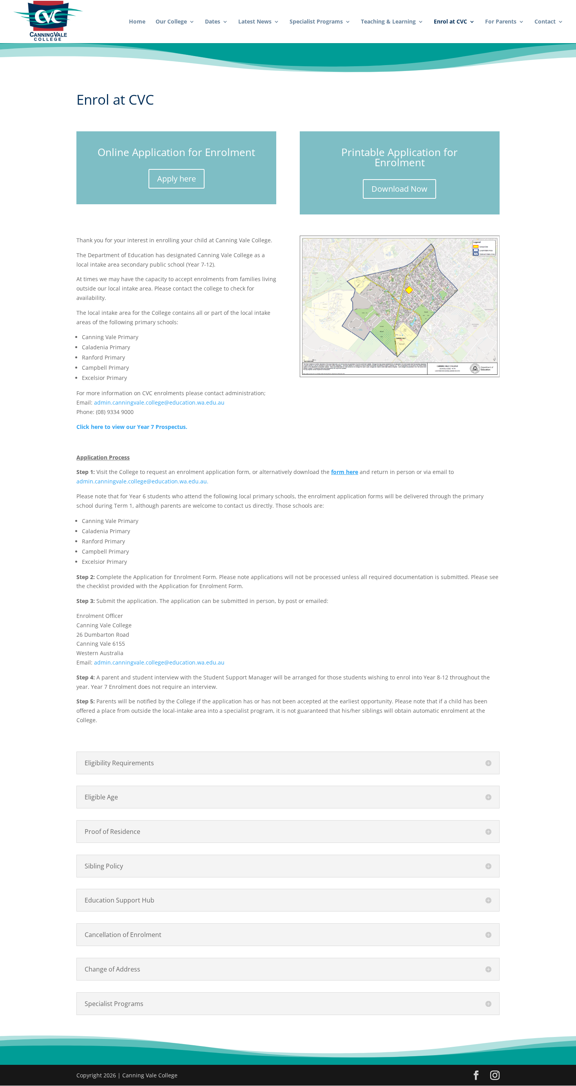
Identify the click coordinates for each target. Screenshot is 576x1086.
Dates (212, 22)
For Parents (500, 22)
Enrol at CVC (450, 22)
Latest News (255, 22)
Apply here (176, 178)
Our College (171, 22)
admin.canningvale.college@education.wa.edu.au (159, 402)
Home (137, 22)
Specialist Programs (316, 22)
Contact (545, 22)
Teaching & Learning (388, 22)
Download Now (399, 188)
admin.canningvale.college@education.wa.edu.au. (142, 481)
